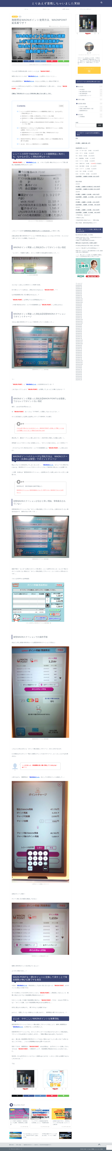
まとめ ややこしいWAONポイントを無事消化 (34, 144)
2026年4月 (79, 292)
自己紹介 (90, 114)
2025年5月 (79, 311)
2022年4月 (79, 374)
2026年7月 (79, 287)
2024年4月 (79, 333)
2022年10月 (79, 364)
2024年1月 (79, 338)
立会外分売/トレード (91, 95)
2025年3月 (79, 314)
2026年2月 (79, 295)
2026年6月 (79, 288)
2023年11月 (79, 342)
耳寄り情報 (15, 16)
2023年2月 (79, 357)
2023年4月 (79, 354)
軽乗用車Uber (91, 110)
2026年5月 (79, 290)
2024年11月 (79, 321)
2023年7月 (79, 349)
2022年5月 (79, 373)
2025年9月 (79, 304)
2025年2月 (79, 316)
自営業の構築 (90, 103)
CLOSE (61, 105)
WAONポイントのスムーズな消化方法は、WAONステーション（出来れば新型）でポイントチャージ (42, 129)
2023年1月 (79, 359)
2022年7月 (79, 369)
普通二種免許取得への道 (91, 108)
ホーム (26, 9)
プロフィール (46, 9)
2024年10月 (79, 323)
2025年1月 (79, 318)
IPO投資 (91, 89)
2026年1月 (79, 297)
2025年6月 (79, 309)
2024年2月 (79, 336)
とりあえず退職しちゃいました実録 (56, 3)
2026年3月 (79, 294)
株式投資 (90, 86)
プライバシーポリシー (85, 9)
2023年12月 (79, 340)
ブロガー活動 (91, 106)
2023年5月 (79, 352)
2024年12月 (79, 319)
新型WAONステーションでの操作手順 (32, 134)
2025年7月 (79, 307)
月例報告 (91, 116)
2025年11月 (79, 300)
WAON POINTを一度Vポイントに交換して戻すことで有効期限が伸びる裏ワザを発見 (42, 140)
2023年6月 (79, 350)
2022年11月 (79, 362)
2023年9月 (79, 345)
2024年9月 (79, 324)
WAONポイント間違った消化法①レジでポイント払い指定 (38, 116)
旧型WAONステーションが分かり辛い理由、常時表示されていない (40, 132)
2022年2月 (79, 378)
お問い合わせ (65, 9)
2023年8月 (79, 347)
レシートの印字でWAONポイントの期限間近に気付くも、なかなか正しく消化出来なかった (42, 112)
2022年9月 (79, 366)
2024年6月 (79, 330)
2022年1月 (79, 379)
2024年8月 (79, 326)
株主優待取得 (91, 93)
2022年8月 (79, 367)
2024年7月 (79, 328)
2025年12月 (79, 299)
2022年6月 (79, 371)
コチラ (95, 222)
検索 (77, 122)
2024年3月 (79, 335)
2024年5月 (79, 331)
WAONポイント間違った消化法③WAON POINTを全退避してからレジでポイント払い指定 (42, 123)
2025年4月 (79, 312)
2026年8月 (79, 285)
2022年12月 (79, 361)
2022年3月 (79, 376)
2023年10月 (79, 343)
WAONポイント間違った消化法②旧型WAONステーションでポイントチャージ (43, 119)
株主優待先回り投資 (91, 91)
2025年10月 (79, 302)
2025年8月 (79, 306)
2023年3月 (79, 355)
